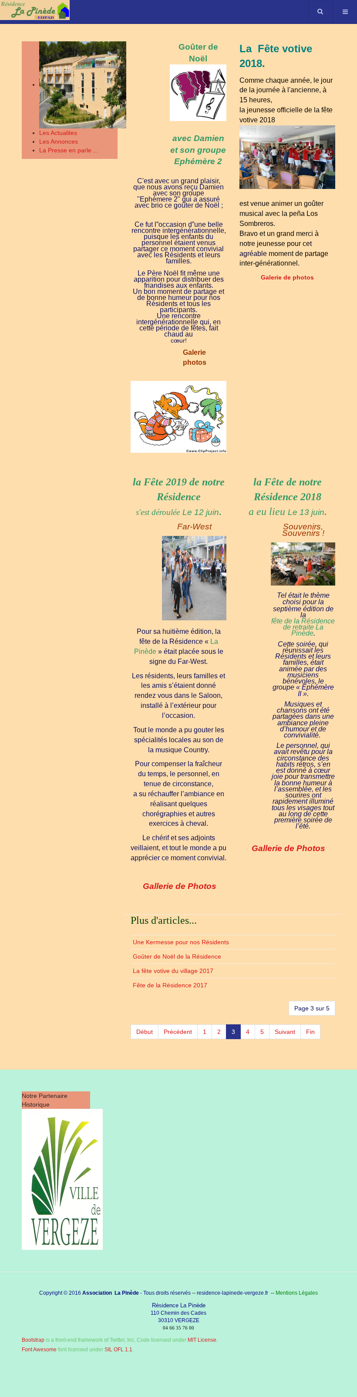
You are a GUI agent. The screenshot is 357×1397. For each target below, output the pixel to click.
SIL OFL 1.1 (118, 1350)
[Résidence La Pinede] (35, 10)
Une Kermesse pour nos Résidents (181, 942)
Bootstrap (33, 1340)
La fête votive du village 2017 (173, 970)
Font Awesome (39, 1350)
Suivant (285, 1031)
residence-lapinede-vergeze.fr (232, 1293)
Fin (310, 1031)
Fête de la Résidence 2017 (170, 985)
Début (144, 1031)
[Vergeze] (62, 1178)
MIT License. (203, 1340)
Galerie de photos (287, 277)
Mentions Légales (297, 1293)
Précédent (178, 1031)
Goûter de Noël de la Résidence (177, 956)
